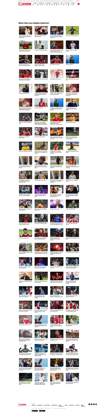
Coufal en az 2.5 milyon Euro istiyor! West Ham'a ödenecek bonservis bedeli (72, 127)
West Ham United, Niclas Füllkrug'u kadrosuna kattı (40, 55)
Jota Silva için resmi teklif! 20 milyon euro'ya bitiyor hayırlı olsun (40, 185)
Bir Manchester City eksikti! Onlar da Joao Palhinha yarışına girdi (72, 344)
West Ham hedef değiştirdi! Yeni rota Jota (56, 257)
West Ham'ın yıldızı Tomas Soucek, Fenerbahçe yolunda (24, 55)
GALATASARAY (48, 3)
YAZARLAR (73, 3)
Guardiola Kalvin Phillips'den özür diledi (71, 228)
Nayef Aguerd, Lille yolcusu (54, 69)
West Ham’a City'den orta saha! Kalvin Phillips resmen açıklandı (56, 272)
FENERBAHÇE (41, 3)
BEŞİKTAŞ (36, 3)
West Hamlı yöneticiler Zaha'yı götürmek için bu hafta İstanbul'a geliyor (40, 156)
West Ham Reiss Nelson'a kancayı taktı (71, 69)
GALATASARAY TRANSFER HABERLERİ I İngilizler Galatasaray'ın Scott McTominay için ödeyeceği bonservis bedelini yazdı (56, 113)
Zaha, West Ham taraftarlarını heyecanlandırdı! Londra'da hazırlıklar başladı (56, 185)
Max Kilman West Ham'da (69, 112)
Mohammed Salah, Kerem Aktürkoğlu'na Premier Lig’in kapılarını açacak (56, 359)
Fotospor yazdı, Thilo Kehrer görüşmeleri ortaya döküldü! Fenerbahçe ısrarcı (25, 330)
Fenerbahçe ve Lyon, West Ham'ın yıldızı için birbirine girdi (40, 330)
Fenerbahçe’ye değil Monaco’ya (23, 314)
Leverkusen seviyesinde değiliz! (39, 213)
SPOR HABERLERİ (61, 406)
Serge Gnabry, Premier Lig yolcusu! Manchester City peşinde (55, 373)
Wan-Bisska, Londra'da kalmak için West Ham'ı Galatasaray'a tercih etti (56, 98)
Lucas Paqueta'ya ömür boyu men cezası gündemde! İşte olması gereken (25, 156)
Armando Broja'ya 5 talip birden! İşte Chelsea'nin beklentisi (71, 257)
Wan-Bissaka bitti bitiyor (54, 54)
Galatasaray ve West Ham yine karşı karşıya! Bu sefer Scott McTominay (71, 84)
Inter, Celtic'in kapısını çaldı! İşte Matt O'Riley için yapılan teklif (24, 344)
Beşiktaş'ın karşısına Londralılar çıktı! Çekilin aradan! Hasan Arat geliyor (71, 359)
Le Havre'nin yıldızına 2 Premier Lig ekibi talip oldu (25, 257)
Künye (33, 408)
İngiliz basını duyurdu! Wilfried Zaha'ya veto (40, 200)
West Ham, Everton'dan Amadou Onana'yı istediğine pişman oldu (56, 214)
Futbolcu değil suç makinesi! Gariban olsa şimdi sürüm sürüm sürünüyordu (25, 26)
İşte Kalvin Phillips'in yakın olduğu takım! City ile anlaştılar (25, 286)
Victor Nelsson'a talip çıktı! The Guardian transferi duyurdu (25, 41)
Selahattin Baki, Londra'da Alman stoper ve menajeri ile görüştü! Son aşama (25, 359)
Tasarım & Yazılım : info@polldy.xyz (60, 408)
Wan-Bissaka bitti (68, 54)
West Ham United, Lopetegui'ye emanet (71, 170)
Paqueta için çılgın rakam (22, 228)
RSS (52, 408)
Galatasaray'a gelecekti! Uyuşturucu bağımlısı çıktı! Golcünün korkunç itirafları (41, 373)
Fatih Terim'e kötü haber (69, 199)
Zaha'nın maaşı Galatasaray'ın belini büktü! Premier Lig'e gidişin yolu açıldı (57, 127)
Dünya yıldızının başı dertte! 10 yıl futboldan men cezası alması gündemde (56, 171)
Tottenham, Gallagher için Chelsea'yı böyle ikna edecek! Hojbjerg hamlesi (41, 344)
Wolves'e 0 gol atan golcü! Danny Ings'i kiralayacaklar (56, 301)
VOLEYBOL (77, 405)
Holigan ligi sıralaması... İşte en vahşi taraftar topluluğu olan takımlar (56, 243)
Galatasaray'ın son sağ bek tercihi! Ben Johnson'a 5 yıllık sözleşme (56, 142)
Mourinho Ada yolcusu (53, 199)
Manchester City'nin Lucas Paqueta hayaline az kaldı (24, 214)
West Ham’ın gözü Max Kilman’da (23, 141)
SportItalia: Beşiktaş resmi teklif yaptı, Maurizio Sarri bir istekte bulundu (71, 185)
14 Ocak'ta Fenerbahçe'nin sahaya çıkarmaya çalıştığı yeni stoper (55, 315)
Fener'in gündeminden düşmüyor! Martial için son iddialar (25, 301)
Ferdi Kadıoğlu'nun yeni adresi (39, 170)
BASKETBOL (71, 405)
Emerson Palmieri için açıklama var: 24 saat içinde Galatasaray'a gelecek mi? (57, 26)
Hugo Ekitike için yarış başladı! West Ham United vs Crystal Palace (25, 373)
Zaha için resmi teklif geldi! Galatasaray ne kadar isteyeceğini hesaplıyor (72, 156)
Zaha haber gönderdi (37, 98)
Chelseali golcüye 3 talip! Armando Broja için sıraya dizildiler (40, 286)
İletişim (36, 408)
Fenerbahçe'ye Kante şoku (22, 83)
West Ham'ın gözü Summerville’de (39, 69)
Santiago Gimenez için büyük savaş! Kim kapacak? (72, 286)
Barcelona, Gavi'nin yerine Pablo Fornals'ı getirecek (72, 373)
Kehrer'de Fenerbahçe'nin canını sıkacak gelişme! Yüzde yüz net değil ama (40, 315)
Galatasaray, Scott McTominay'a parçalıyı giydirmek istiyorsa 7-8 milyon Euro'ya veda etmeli (25, 99)
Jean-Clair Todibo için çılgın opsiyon (71, 40)
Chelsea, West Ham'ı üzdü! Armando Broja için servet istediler (72, 272)
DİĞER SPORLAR (83, 406)
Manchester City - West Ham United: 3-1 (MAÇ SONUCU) (25, 185)
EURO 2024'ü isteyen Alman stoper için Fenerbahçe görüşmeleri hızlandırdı (40, 359)
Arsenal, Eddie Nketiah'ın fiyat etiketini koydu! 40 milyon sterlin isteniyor (71, 330)
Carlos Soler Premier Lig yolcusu (39, 40)
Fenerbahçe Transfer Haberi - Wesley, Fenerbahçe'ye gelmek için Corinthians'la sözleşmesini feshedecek (41, 113)
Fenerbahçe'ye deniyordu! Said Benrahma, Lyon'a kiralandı (41, 257)
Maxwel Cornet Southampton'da (70, 25)
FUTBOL (61, 3)
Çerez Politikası (47, 408)
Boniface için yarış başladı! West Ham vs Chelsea (40, 272)
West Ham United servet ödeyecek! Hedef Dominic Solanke (57, 228)
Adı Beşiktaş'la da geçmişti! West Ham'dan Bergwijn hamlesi (72, 301)
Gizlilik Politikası (41, 408)
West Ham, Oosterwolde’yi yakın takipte (72, 141)
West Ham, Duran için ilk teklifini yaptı (24, 112)
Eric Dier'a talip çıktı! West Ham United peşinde (71, 315)
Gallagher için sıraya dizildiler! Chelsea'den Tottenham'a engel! (57, 344)
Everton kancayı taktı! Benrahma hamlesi (25, 271)
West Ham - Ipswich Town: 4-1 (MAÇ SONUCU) (40, 26)
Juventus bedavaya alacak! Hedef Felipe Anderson (25, 243)
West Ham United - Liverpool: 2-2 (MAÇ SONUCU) (24, 200)
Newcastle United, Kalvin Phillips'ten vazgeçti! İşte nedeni (56, 286)
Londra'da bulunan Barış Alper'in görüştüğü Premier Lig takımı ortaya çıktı (41, 84)
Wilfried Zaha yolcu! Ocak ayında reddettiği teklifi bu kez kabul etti (39, 243)
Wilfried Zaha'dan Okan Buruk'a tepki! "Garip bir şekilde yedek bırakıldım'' (56, 156)
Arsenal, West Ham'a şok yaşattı (70, 242)
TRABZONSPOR (56, 3)
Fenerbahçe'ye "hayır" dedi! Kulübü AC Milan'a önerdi (56, 330)
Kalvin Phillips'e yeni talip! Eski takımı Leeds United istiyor (40, 228)
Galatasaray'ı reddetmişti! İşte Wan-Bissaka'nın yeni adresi (24, 70)
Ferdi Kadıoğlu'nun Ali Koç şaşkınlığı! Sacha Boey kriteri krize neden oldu (25, 171)
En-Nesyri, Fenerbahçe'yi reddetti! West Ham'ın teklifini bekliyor (71, 98)
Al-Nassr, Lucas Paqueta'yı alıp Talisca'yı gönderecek (56, 84)
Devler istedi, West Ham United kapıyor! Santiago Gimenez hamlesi (40, 301)
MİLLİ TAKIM (67, 3)
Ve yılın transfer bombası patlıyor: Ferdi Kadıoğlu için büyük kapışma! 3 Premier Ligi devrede (56, 41)
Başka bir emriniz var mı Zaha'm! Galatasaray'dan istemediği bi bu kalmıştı (41, 142)
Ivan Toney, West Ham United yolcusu (71, 213)
